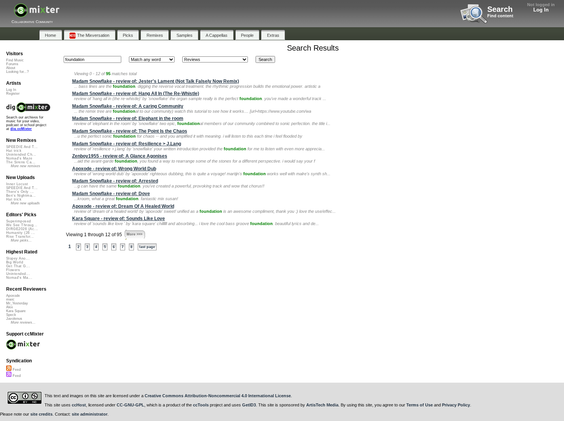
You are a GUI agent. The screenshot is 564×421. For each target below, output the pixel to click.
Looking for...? (17, 72)
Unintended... (18, 274)
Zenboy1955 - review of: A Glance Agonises (119, 156)
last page (147, 247)
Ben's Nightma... (21, 195)
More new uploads (25, 203)
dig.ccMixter (21, 129)
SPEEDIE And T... (22, 147)
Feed (16, 370)
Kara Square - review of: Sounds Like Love (118, 218)
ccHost (79, 405)
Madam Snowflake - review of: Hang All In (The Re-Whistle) (135, 93)
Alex (9, 307)
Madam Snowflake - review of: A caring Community (127, 106)
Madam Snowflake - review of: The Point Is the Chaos (129, 131)
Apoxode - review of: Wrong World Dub (114, 168)
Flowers (13, 270)
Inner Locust (17, 184)
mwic (10, 299)
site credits (41, 414)
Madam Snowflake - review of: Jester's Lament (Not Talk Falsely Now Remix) (155, 81)
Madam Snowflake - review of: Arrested (115, 181)
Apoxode (13, 296)
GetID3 (249, 405)
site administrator (89, 414)
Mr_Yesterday (17, 303)
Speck (11, 315)
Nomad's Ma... (19, 278)
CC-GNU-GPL (130, 405)
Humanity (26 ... (20, 233)
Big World (14, 262)
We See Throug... (21, 225)
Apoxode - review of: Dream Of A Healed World (123, 206)
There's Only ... (20, 192)
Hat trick (13, 151)
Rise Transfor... (20, 236)
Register (13, 93)
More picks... (21, 240)
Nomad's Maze (19, 158)
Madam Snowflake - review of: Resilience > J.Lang (126, 143)
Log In (541, 10)
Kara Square (16, 311)
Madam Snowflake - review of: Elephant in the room (127, 118)
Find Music (15, 60)
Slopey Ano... (18, 258)
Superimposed (18, 221)
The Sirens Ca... (20, 162)
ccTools (201, 405)
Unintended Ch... (21, 154)
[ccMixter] (37, 14)
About (10, 68)
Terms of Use (419, 405)
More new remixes (25, 166)
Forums (12, 64)
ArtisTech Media (322, 405)
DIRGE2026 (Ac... (22, 229)
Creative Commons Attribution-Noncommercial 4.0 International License (218, 395)
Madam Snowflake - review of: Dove (111, 193)
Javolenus (14, 319)
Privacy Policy (456, 405)
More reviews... (23, 322)
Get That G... (18, 266)
